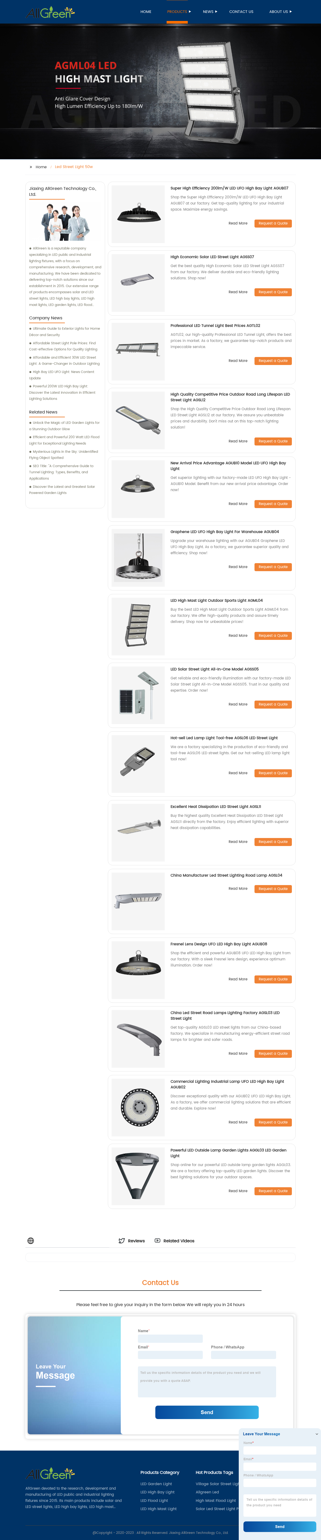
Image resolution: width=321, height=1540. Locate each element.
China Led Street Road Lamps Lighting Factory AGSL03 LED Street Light (225, 1016)
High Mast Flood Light (216, 1501)
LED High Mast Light (159, 1509)
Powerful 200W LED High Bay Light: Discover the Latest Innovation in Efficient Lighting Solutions (62, 392)
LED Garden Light (156, 1484)
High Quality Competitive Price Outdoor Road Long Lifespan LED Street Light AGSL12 (230, 397)
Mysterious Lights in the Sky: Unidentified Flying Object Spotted (63, 455)
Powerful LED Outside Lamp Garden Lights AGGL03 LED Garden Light (228, 1153)
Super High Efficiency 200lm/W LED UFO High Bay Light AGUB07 (229, 188)
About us (278, 12)
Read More (238, 223)
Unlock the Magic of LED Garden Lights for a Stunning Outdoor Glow (64, 426)
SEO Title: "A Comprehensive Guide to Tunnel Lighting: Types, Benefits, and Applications (61, 472)
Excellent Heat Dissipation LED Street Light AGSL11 (216, 807)
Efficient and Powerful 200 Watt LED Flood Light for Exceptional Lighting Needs (64, 440)
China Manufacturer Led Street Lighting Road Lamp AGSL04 (226, 875)
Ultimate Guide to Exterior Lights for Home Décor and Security (64, 332)
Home (146, 12)
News (208, 12)
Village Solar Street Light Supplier (219, 1484)
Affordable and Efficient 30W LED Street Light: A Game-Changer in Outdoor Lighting (64, 361)
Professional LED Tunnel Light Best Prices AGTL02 (215, 326)
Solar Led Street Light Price (221, 1509)
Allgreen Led (207, 1492)
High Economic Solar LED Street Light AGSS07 (212, 257)
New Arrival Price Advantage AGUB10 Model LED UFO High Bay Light (228, 466)
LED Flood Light (154, 1501)
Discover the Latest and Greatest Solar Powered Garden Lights (62, 490)
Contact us (241, 12)
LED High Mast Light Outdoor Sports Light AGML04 (217, 601)
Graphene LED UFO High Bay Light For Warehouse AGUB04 (225, 532)
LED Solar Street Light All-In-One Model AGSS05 (215, 669)
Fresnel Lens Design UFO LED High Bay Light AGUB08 (219, 944)
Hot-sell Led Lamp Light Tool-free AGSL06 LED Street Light (224, 738)
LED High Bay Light (158, 1492)
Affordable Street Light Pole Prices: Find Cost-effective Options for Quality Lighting (63, 346)
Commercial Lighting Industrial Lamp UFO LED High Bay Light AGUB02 (227, 1084)
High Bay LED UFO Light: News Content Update (61, 375)
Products (177, 12)
